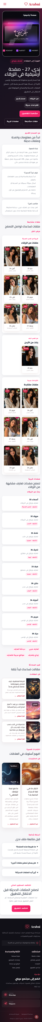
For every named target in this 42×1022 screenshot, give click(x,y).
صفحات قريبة (13, 122)
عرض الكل (35, 232)
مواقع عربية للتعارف (15, 655)
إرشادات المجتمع (14, 960)
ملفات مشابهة (31, 122)
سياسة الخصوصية (27, 1014)
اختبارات (37, 964)
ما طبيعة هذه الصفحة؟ (26, 846)
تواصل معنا (16, 968)
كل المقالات (35, 675)
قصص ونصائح (35, 960)
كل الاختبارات (34, 759)
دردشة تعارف (19, 649)
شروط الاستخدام (14, 1014)
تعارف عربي (34, 649)
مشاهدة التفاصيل (30, 114)
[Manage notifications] (36, 1017)
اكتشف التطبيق (21, 909)
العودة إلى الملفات (32, 61)
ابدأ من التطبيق (35, 968)
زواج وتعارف (33, 655)
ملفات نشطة (36, 956)
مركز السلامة (16, 956)
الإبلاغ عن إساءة (14, 964)
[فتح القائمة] (5, 4)
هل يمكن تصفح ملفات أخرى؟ (23, 863)
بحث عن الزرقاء (33, 492)
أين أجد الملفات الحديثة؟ (25, 872)
